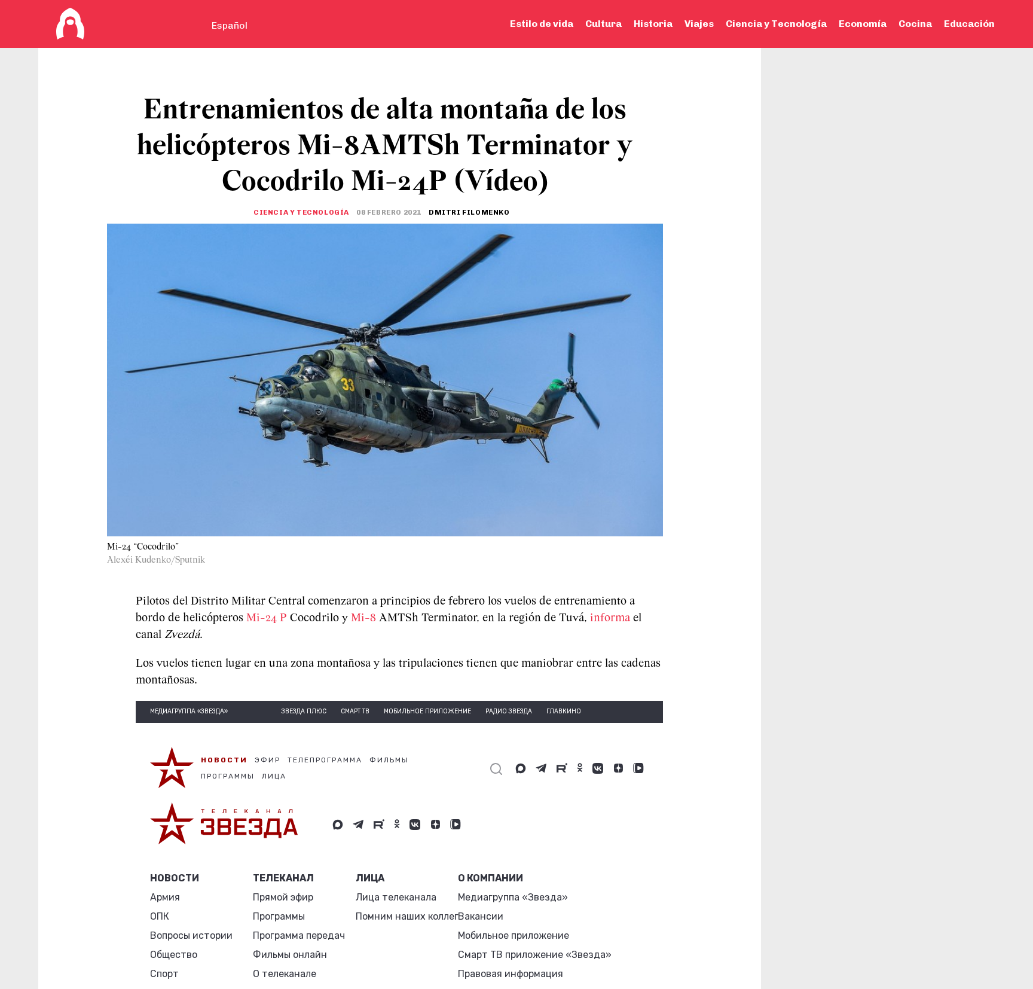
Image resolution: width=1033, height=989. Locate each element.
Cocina (915, 23)
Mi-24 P (268, 618)
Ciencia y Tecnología (776, 23)
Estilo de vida (541, 23)
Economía (863, 23)
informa (610, 618)
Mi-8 (363, 618)
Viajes (699, 23)
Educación (969, 23)
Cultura (603, 23)
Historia (653, 23)
